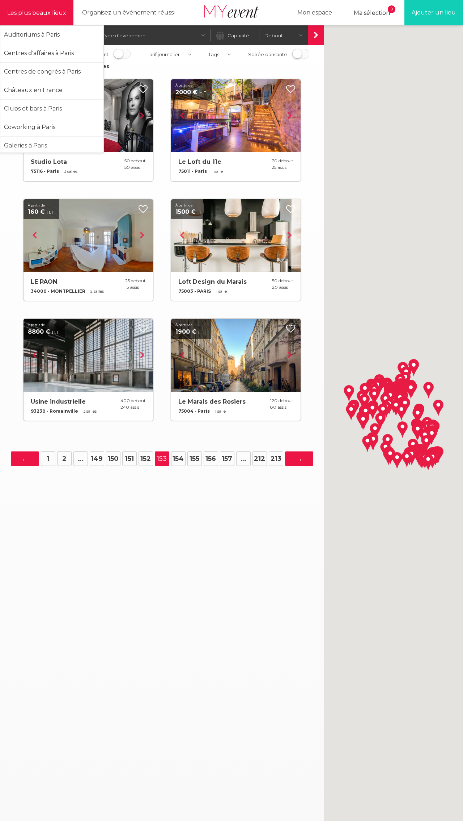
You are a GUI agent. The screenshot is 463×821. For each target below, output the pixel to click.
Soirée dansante (267, 54)
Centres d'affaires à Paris (39, 53)
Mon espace (314, 12)
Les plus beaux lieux (36, 12)
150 (113, 459)
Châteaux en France (33, 90)
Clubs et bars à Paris (33, 108)
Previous (182, 116)
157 (227, 459)
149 (97, 459)
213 (276, 459)
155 (194, 459)
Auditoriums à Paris (32, 34)
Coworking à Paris (29, 127)
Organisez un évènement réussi (128, 12)
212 (259, 459)
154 (178, 459)
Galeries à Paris (25, 145)
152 (145, 459)
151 (129, 459)
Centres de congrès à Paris (42, 71)
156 (210, 459)
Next (142, 116)
